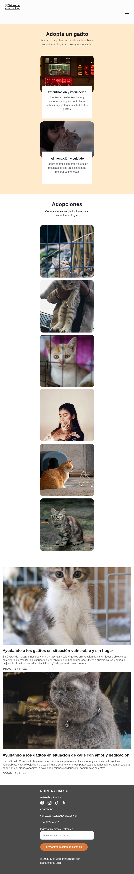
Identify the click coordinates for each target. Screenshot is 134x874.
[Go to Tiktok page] (57, 803)
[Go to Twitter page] (64, 803)
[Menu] (127, 12)
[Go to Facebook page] (42, 803)
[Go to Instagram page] (49, 803)
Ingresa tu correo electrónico (56, 829)
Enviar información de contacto (64, 847)
